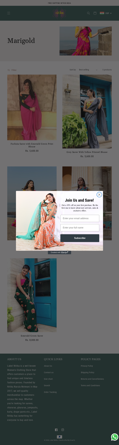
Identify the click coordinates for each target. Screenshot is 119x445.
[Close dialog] (99, 194)
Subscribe (79, 238)
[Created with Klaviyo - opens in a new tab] (59, 252)
